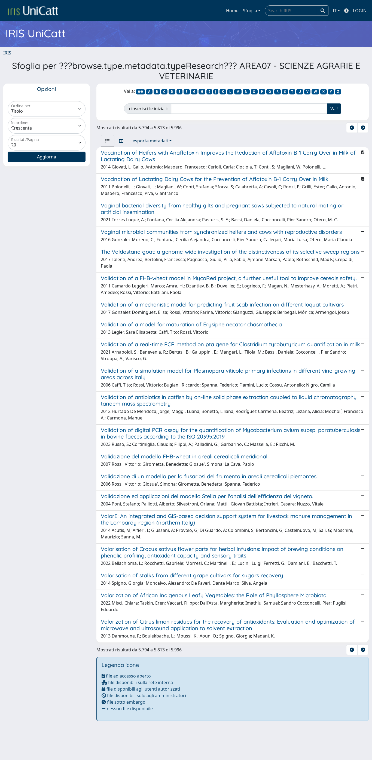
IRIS (7, 53)
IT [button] (335, 11)
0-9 (140, 91)
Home (232, 11)
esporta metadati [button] (150, 141)
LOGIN (360, 11)
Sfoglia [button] (250, 11)
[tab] (107, 140)
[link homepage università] (33, 10)
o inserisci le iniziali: (147, 109)
